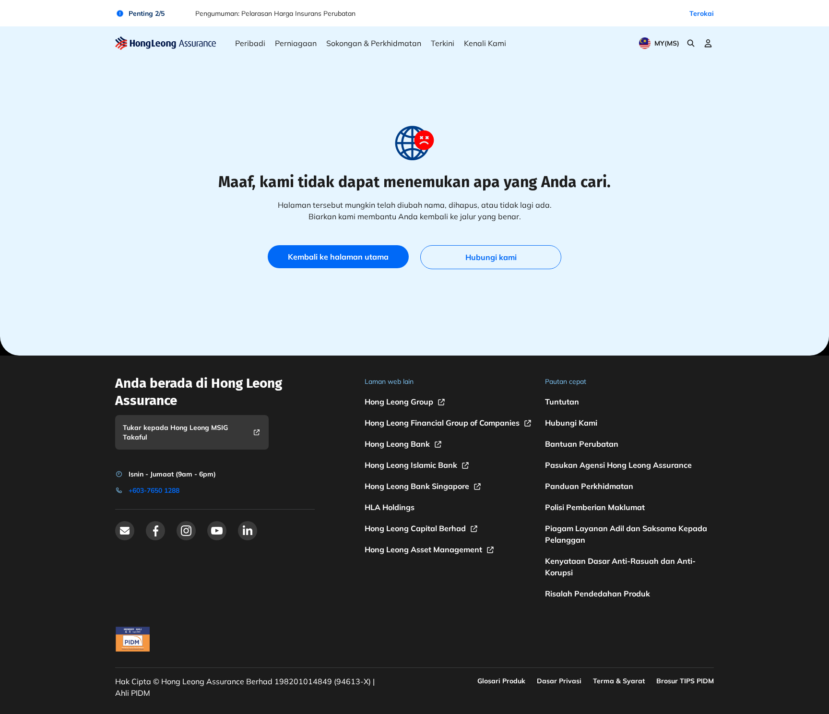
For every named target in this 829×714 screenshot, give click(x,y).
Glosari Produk (501, 681)
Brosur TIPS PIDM (685, 681)
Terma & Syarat (619, 681)
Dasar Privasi (559, 681)
